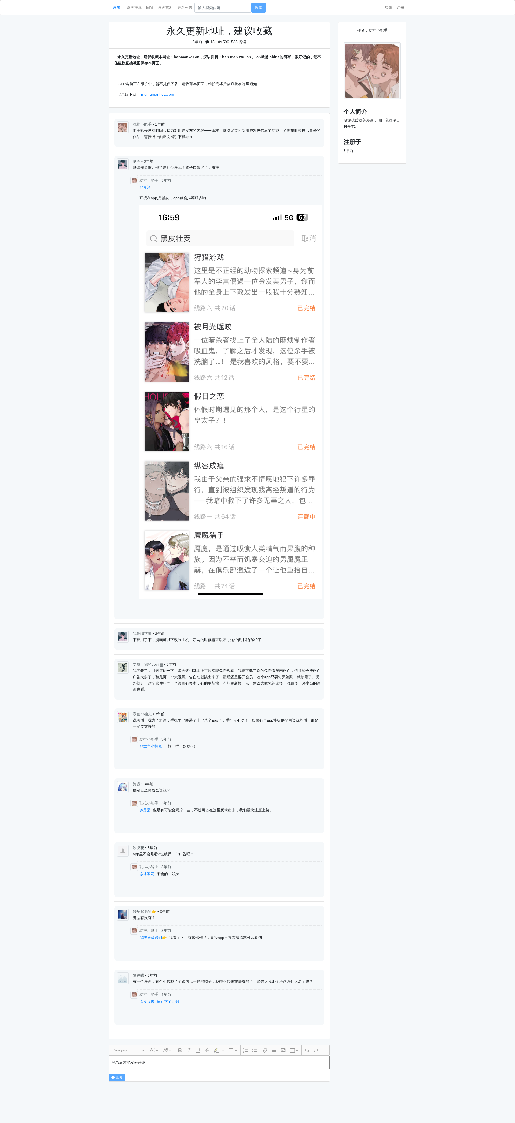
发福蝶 (139, 975)
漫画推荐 (134, 7)
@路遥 (145, 810)
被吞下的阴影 (168, 1001)
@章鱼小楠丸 (150, 746)
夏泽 (137, 161)
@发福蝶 (146, 1001)
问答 (150, 7)
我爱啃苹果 (143, 633)
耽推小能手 (143, 124)
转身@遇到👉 (145, 911)
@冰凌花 (146, 874)
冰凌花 (139, 848)
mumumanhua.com (157, 94)
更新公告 (184, 7)
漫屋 (116, 7)
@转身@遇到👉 (153, 937)
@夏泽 (145, 187)
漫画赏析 (165, 7)
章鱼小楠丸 (143, 714)
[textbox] (219, 1062)
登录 (388, 7)
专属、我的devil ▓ (148, 664)
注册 (400, 7)
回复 (119, 1077)
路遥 (137, 784)
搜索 (258, 7)
